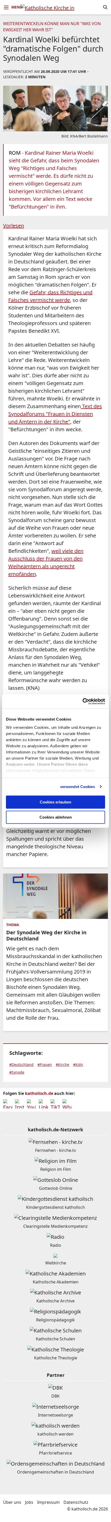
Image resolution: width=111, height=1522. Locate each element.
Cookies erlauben (55, 802)
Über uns (12, 1502)
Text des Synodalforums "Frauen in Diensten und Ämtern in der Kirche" (55, 414)
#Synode (16, 1072)
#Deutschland (21, 1064)
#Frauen (44, 1064)
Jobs (29, 1502)
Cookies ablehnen (55, 817)
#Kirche (62, 1064)
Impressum (48, 1502)
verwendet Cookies (77, 786)
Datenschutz (76, 1502)
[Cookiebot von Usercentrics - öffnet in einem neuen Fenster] (82, 701)
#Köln (78, 1064)
